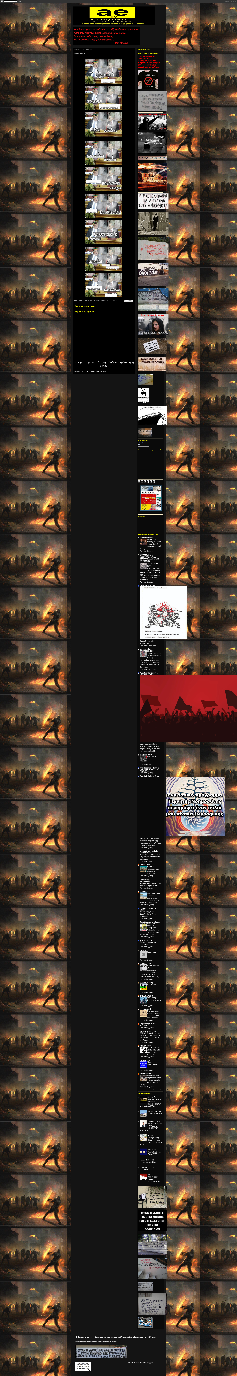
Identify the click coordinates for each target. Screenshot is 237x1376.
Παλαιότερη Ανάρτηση (121, 362)
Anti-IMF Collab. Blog (149, 776)
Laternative (145, 865)
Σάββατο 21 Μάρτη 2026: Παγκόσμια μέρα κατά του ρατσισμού (150, 856)
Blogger (149, 1363)
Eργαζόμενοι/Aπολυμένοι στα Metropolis (150, 923)
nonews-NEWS (146, 538)
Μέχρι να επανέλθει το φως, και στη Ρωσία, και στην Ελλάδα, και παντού (150, 746)
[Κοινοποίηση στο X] (128, 301)
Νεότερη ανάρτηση (84, 362)
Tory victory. (151, 984)
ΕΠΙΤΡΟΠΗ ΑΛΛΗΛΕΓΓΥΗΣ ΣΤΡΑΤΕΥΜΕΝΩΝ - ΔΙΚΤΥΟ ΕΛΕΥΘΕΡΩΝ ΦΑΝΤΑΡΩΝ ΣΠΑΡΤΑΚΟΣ (149, 558)
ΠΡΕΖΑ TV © (145, 1046)
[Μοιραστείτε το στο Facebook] (130, 301)
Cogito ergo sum (147, 1024)
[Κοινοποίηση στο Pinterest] (132, 301)
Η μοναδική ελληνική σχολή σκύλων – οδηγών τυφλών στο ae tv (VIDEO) (150, 1101)
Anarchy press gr (147, 585)
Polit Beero (151, 756)
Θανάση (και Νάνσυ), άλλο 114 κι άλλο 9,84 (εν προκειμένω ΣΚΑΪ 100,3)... (150, 544)
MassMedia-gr (146, 649)
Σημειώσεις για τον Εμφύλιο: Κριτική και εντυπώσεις (148, 914)
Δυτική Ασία (151, 952)
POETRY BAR (146, 755)
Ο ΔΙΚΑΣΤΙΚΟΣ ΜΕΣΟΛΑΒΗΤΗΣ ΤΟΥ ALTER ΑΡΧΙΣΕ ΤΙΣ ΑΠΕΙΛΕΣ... (151, 1125)
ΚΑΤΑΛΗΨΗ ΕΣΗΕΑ (148, 1031)
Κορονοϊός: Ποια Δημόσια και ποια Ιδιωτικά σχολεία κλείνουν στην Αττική (150, 1080)
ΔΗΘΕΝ (143, 950)
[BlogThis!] (126, 301)
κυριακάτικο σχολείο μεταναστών (149, 852)
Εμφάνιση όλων (158, 1090)
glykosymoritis (146, 1009)
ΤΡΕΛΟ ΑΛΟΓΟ (146, 996)
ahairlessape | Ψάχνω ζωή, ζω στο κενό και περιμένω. (149, 769)
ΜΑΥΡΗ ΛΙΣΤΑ (146, 940)
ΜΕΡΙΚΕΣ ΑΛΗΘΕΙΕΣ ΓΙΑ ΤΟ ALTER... (154, 1152)
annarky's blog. (146, 983)
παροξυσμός (145, 879)
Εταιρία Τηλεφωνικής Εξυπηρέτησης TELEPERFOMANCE (151, 1140)
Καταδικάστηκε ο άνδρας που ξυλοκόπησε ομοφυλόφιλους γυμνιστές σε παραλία (150, 898)
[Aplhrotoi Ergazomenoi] (143, 446)
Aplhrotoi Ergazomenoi (143, 442)
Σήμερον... (144, 1025)
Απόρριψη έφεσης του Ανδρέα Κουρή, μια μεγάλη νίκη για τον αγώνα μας (149, 929)
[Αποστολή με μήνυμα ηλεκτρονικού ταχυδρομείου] (125, 301)
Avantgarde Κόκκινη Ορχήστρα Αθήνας (149, 673)
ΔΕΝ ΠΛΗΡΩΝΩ (146, 1074)
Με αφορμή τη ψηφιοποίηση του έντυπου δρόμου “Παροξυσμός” (150, 883)
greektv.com (145, 963)
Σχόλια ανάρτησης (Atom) (95, 371)
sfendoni (144, 892)
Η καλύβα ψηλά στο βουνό (148, 909)
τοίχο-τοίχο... (145, 1060)
